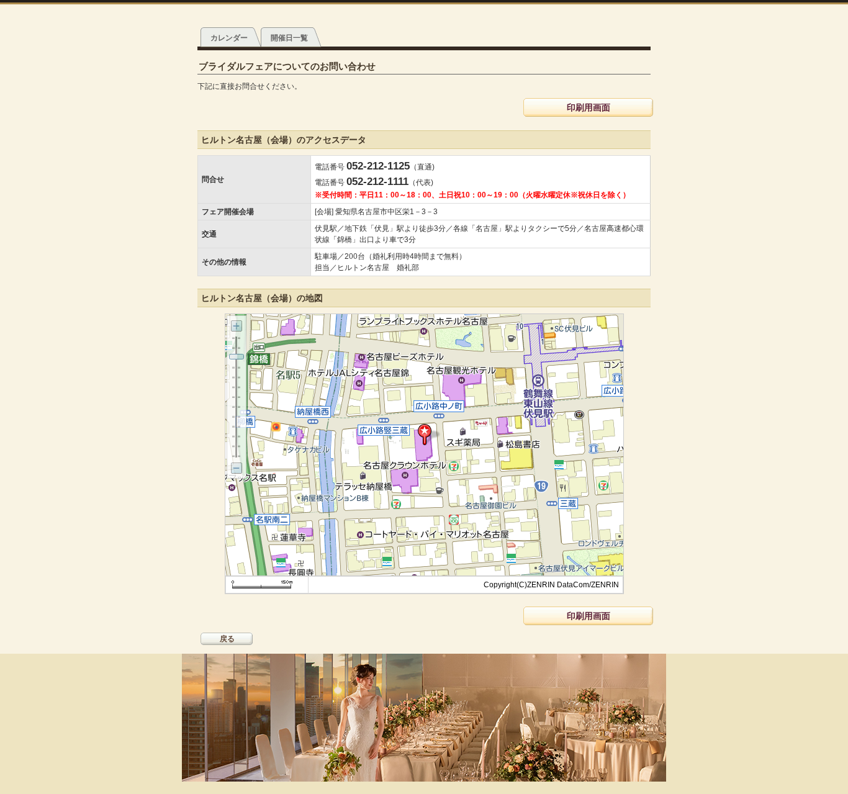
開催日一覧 (289, 38)
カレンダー (229, 38)
